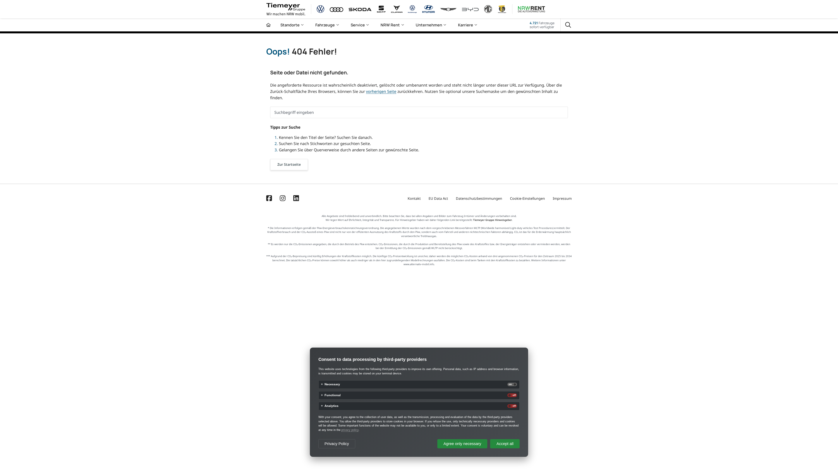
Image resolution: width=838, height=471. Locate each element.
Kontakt (414, 198)
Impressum (562, 198)
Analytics (331, 406)
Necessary (332, 384)
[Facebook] (269, 198)
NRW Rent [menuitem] (390, 24)
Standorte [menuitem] (290, 24)
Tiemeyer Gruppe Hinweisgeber (492, 220)
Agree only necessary (462, 444)
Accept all (504, 444)
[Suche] (568, 25)
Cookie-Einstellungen (527, 198)
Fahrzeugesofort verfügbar (542, 25)
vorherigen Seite (381, 91)
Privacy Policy (337, 444)
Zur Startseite (289, 164)
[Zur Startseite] (268, 25)
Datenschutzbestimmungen (479, 198)
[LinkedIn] (296, 198)
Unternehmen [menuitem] (429, 24)
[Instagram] (282, 198)
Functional (333, 395)
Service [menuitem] (358, 24)
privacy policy (350, 430)
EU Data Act (438, 198)
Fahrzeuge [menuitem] (325, 24)
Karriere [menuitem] (465, 24)
